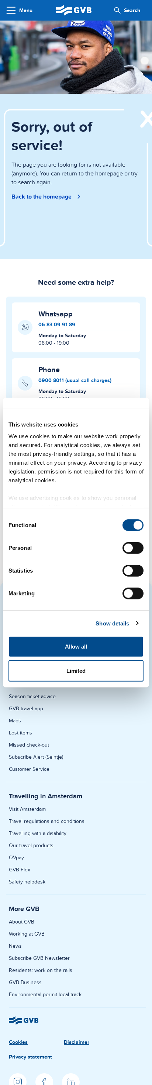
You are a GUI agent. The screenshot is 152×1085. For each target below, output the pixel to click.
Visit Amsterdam (27, 809)
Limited (76, 670)
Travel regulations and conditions (46, 821)
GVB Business (25, 982)
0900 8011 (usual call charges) (74, 380)
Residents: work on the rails (40, 970)
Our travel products (31, 845)
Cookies (18, 1042)
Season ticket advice (32, 696)
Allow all (76, 646)
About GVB (21, 921)
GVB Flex (19, 869)
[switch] (133, 548)
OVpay (16, 857)
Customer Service (29, 769)
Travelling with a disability (37, 833)
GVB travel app (26, 708)
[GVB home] (73, 10)
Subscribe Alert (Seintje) (36, 757)
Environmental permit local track (45, 994)
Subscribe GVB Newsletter (39, 958)
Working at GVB (27, 933)
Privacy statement (30, 1056)
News (15, 946)
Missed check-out (29, 744)
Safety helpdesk (27, 881)
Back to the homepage (41, 196)
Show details (112, 623)
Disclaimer (76, 1042)
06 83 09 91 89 (56, 324)
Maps (15, 720)
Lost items (20, 732)
